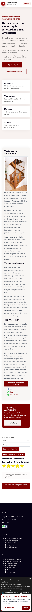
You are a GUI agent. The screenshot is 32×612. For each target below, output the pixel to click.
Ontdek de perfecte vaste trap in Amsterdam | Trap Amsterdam (14, 27)
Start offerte (13, 423)
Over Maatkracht (12, 547)
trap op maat (10, 572)
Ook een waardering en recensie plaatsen (16, 486)
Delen (12, 392)
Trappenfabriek (11, 563)
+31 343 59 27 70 (10, 520)
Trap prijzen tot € (8, 437)
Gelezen (25, 607)
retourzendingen (12, 540)
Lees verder (26, 590)
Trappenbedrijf (11, 565)
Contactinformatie (8, 607)
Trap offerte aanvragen (14, 71)
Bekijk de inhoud (12, 65)
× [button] (30, 579)
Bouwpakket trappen (13, 559)
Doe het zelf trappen (13, 561)
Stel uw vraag (14, 395)
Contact (7, 522)
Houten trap (10, 568)
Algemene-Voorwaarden (14, 538)
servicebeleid (11, 543)
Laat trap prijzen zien (10, 449)
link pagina (10, 545)
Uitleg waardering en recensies (13, 454)
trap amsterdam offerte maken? (16, 384)
